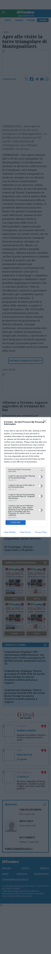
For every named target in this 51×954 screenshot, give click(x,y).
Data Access (25, 532)
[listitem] (25, 470)
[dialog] (25, 477)
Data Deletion (10, 532)
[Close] (45, 422)
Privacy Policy (41, 532)
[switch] (40, 476)
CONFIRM (15, 522)
